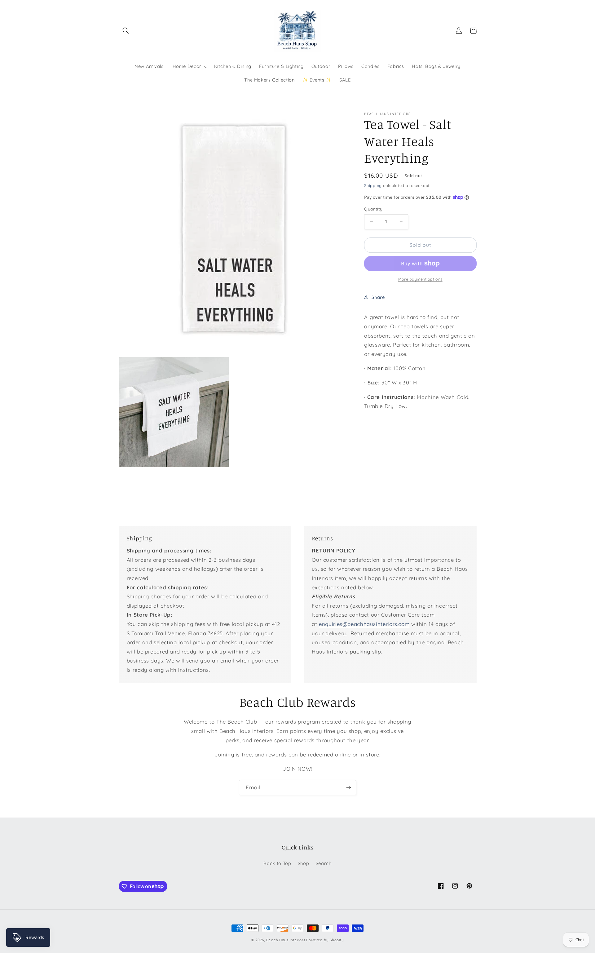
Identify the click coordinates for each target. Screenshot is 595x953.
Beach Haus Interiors (285, 939)
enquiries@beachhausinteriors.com (364, 624)
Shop (303, 863)
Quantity (373, 208)
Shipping (373, 185)
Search (324, 863)
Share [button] (378, 297)
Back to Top (277, 863)
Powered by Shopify (325, 939)
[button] (126, 31)
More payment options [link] (420, 279)
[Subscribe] (349, 787)
